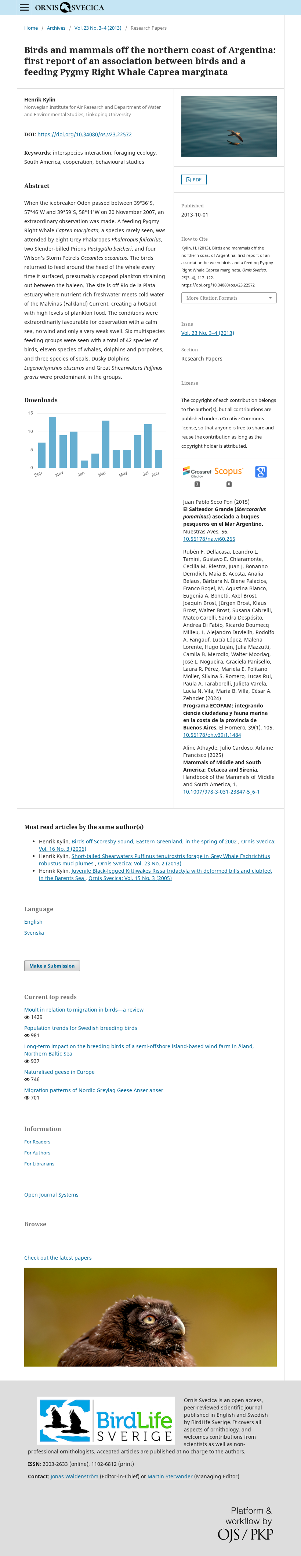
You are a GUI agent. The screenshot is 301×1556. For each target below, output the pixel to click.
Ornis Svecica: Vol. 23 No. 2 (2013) (139, 863)
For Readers (37, 1141)
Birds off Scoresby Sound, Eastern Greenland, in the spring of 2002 (155, 841)
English (33, 921)
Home (31, 28)
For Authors (37, 1152)
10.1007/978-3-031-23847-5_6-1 (221, 791)
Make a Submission (52, 965)
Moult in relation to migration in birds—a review (84, 1009)
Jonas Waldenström (74, 1476)
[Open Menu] (24, 7)
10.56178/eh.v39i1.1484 (212, 734)
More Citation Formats (211, 298)
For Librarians (39, 1163)
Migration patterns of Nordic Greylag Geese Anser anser (93, 1090)
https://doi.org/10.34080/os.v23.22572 (84, 134)
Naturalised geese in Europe (59, 1071)
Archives (56, 28)
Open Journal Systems (51, 1194)
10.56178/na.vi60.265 (209, 538)
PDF (197, 179)
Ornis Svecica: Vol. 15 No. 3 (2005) (130, 878)
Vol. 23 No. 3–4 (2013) (98, 28)
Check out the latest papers (58, 1257)
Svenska (34, 932)
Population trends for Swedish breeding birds (80, 1027)
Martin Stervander (170, 1476)
